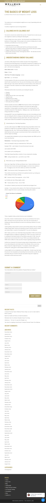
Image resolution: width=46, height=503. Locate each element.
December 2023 (8, 336)
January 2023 (7, 349)
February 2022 (8, 367)
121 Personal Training (10, 489)
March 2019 (7, 420)
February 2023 (8, 347)
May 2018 (7, 439)
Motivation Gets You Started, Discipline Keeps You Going (17, 317)
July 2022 (7, 358)
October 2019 (8, 409)
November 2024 (8, 332)
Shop (6, 493)
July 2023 (7, 343)
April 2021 (7, 378)
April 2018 (7, 442)
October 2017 (8, 450)
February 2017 (8, 459)
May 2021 (7, 376)
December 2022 (8, 351)
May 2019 (7, 415)
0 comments (28, 14)
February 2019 (8, 422)
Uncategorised (22, 14)
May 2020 (7, 398)
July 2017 (7, 455)
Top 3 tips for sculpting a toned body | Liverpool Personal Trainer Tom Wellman (22, 322)
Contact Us (7, 495)
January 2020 (8, 404)
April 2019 (7, 417)
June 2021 (7, 373)
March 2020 (7, 400)
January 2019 (7, 424)
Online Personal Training (10, 487)
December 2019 (8, 406)
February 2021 (8, 380)
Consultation (8, 491)
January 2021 (7, 382)
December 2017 (8, 446)
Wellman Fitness (9, 14)
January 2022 (7, 369)
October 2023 (8, 338)
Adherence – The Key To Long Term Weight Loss (16, 320)
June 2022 (7, 360)
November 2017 (8, 448)
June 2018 (7, 437)
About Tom (7, 481)
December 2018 (8, 426)
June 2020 (7, 395)
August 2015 (7, 464)
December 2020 (8, 384)
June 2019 (7, 413)
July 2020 (7, 393)
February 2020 (8, 402)
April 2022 (7, 362)
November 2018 (8, 428)
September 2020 (8, 389)
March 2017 (7, 457)
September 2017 (8, 453)
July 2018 (7, 435)
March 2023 (7, 345)
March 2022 (7, 365)
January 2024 (8, 334)
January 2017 (7, 461)
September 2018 (8, 433)
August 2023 (7, 340)
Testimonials (8, 485)
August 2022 (7, 356)
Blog (6, 483)
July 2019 (7, 411)
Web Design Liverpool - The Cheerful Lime (23, 501)
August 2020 (7, 391)
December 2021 (8, 371)
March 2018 (7, 444)
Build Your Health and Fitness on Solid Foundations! (16, 315)
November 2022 (8, 354)
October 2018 (8, 431)
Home (6, 479)
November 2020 (8, 387)
